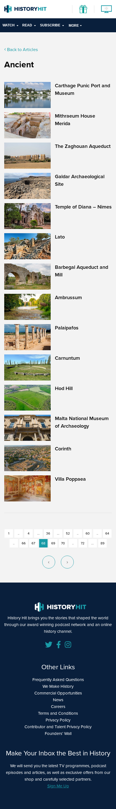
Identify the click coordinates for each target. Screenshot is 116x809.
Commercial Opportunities (58, 693)
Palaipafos (67, 327)
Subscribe (50, 25)
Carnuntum (67, 358)
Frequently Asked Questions (58, 680)
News (58, 700)
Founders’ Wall (58, 733)
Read (27, 25)
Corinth (63, 448)
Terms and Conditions (58, 713)
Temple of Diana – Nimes (83, 206)
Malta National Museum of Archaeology (82, 422)
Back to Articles (22, 49)
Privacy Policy (58, 720)
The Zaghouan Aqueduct (83, 146)
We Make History (58, 686)
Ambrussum (68, 297)
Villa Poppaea (70, 479)
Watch (9, 25)
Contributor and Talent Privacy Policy (58, 727)
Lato (60, 236)
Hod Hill (64, 388)
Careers (58, 706)
